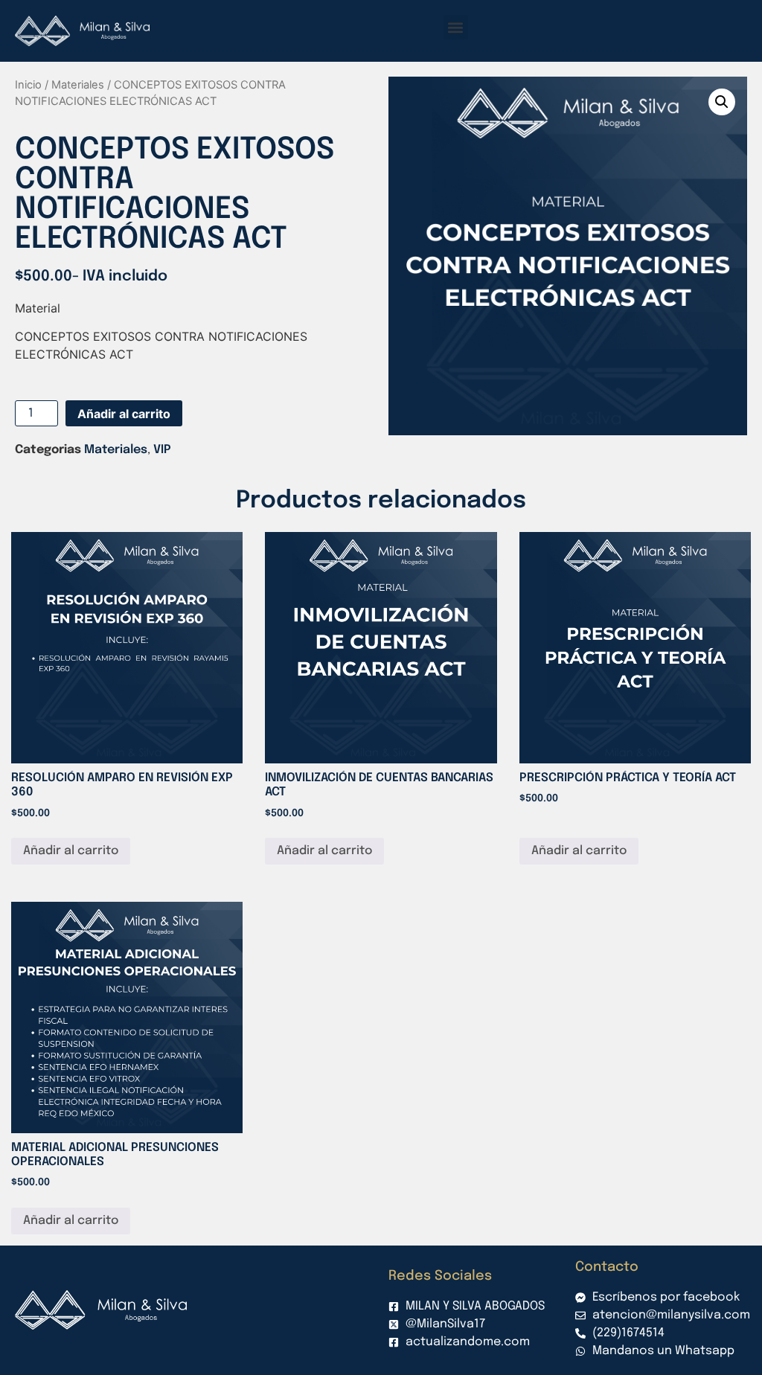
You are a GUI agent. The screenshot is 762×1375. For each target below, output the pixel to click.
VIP (162, 449)
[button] (456, 27)
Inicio (28, 85)
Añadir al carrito (123, 413)
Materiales (77, 85)
